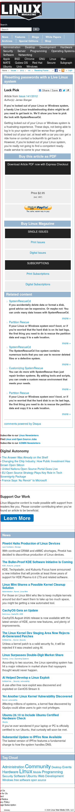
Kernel (16, 591)
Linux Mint (24, 591)
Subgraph (66, 62)
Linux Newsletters (29, 435)
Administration (7, 591)
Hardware (10, 771)
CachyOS (14, 614)
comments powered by (22, 424)
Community (38, 766)
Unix (19, 66)
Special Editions (28, 41)
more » (66, 318)
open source (38, 780)
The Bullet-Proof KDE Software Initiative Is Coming (37, 562)
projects (17, 565)
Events (67, 767)
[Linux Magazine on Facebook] (56, 70)
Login (70, 70)
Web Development (50, 776)
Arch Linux (6, 614)
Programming (38, 51)
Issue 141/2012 (28, 96)
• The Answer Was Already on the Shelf (24, 457)
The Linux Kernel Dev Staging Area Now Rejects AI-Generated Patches (36, 634)
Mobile (37, 772)
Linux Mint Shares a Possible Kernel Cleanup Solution (33, 586)
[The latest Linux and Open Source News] (62, 70)
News (5, 37)
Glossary (7, 810)
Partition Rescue (19, 322)
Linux (11, 658)
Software (8, 55)
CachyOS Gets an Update (20, 610)
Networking (25, 55)
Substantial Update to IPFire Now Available (32, 737)
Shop (48, 41)
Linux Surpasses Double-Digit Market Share (32, 655)
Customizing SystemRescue (26, 368)
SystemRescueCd (20, 301)
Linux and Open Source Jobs (21, 439)
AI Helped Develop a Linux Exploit (25, 677)
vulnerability (25, 681)
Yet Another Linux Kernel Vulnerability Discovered (37, 696)
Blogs (35, 37)
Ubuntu (7, 66)
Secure (51, 62)
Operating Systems (63, 51)
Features (20, 37)
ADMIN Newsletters (29, 443)
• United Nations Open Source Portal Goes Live (29, 469)
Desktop (5, 658)
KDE (4, 565)
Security (23, 640)
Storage (18, 547)
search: (4, 24)
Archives (7, 41)
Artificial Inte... (7, 640)
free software (22, 780)
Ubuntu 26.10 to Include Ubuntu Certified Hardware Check (30, 716)
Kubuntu (10, 565)
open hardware (8, 547)
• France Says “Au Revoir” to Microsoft (23, 480)
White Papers (53, 37)
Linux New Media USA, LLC (62, 810)
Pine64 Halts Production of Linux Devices (31, 543)
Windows (32, 66)
